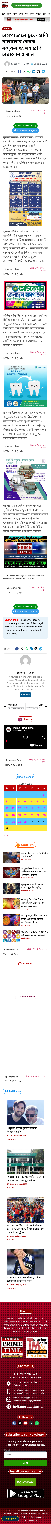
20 (25, 815)
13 (25, 808)
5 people (11, 576)
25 (13, 821)
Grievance (19, 1520)
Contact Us (32, 1520)
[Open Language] (16, 1518)
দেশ (3, 13)
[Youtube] (25, 1423)
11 (13, 808)
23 (44, 815)
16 (43, 808)
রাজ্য (15, 13)
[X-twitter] (20, 1423)
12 (19, 808)
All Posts (25, 694)
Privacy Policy (20, 1517)
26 (19, 821)
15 (37, 808)
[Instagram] (31, 1423)
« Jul (6, 835)
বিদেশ (9, 13)
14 (31, 808)
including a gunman (23, 576)
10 (7, 808)
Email (7, 1450)
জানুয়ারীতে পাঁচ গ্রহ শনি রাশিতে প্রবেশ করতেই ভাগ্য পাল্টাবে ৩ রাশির (33, 872)
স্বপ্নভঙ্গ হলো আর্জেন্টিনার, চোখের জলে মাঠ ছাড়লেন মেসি (24, 1279)
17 (7, 815)
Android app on (29, 1491)
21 (31, 815)
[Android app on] (13, 1493)
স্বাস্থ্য (38, 13)
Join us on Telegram (26, 130)
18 (13, 815)
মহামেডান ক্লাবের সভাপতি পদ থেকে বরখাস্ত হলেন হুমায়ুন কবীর (25, 1178)
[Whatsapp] (37, 1423)
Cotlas (45, 1513)
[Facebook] (14, 1423)
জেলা (21, 13)
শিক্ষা (32, 13)
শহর (26, 13)
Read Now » (11, 1139)
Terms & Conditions (39, 1517)
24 (7, 821)
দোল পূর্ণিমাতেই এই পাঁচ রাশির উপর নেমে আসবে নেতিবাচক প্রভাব (32, 903)
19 (19, 815)
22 (38, 815)
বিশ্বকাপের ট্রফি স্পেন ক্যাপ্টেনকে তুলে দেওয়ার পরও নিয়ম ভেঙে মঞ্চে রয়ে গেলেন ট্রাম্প (25, 1229)
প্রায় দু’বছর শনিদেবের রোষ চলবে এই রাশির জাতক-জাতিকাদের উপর (34, 919)
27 (25, 821)
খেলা (44, 13)
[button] (19, 71)
